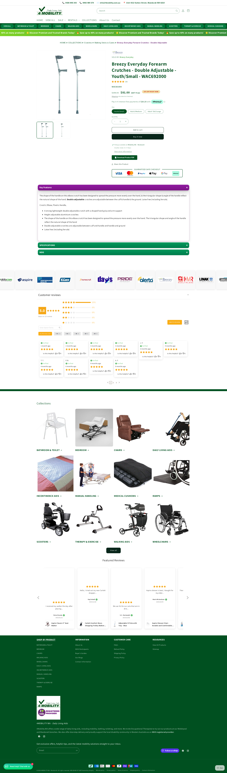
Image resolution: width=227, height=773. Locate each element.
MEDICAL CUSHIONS (215, 26)
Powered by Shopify (87, 770)
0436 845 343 (69, 3)
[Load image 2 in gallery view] (62, 130)
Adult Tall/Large (154, 111)
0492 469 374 (87, 3)
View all (113, 550)
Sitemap (156, 649)
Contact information (148, 770)
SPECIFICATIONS (47, 245)
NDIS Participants (82, 649)
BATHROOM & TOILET (25, 26)
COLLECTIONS (75, 43)
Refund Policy (119, 649)
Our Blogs (79, 657)
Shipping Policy (120, 653)
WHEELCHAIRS (91, 26)
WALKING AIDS (73, 26)
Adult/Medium (136, 111)
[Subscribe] (76, 750)
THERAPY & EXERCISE (192, 26)
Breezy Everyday (126, 57)
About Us (78, 645)
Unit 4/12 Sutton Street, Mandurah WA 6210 (144, 3)
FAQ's (116, 645)
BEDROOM (45, 26)
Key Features (45, 187)
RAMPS (156, 495)
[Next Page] (119, 382)
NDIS (41, 252)
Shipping (115, 96)
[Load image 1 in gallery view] (45, 130)
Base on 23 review (45, 316)
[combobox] (138, 10)
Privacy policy (111, 770)
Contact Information (83, 662)
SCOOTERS (173, 26)
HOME (63, 43)
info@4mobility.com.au (108, 3)
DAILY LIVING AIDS (111, 26)
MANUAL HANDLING (154, 26)
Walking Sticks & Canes (104, 43)
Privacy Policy (119, 657)
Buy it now (137, 137)
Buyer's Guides (81, 653)
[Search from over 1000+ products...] (176, 10)
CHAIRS (58, 26)
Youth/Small (119, 111)
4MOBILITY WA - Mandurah (49, 770)
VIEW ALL (7, 26)
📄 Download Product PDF (124, 157)
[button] (61, 20)
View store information (123, 151)
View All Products (159, 645)
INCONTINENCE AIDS (132, 26)
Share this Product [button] (121, 164)
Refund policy (100, 770)
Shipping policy (135, 770)
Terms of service (123, 770)
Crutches (88, 43)
